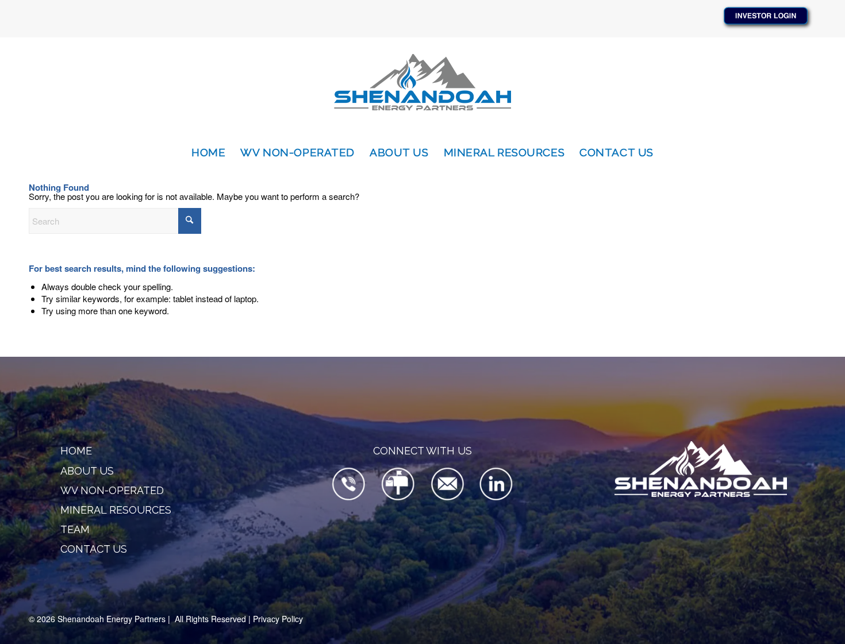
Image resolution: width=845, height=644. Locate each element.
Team (75, 529)
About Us (87, 471)
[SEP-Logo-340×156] (422, 87)
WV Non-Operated (112, 490)
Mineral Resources (115, 510)
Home (76, 451)
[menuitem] (208, 152)
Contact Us (93, 549)
